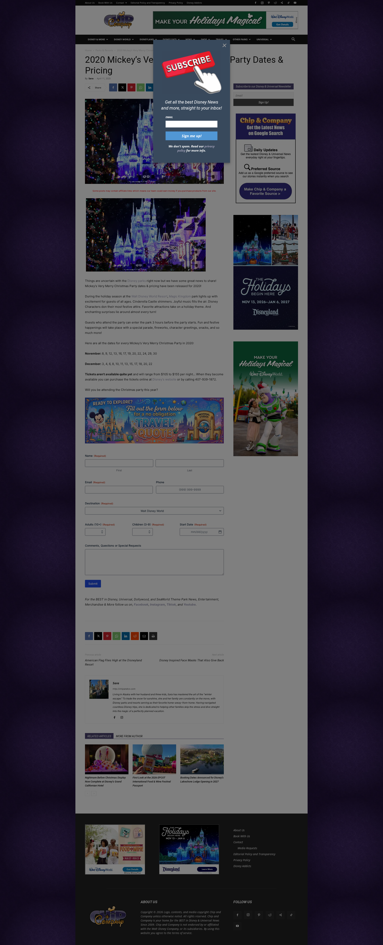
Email (169, 117)
